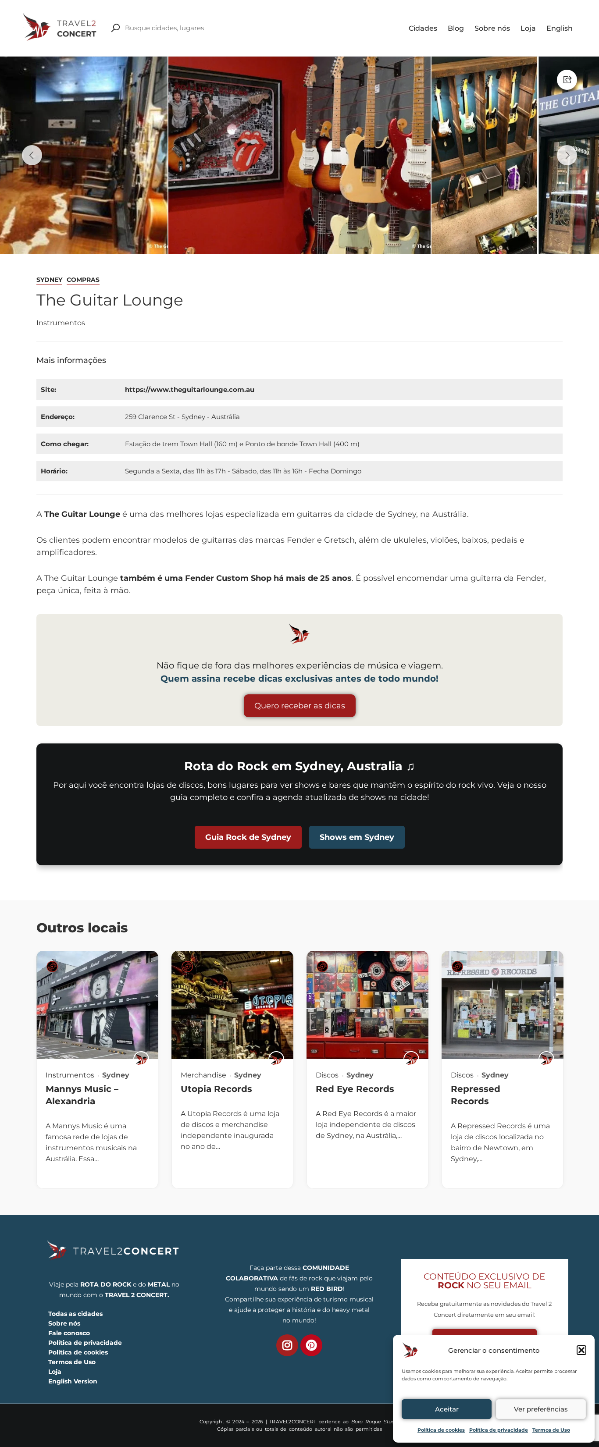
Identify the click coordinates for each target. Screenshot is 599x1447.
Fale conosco (69, 1333)
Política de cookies (441, 1430)
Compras (83, 280)
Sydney (49, 280)
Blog (456, 28)
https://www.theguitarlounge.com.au (189, 389)
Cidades (423, 28)
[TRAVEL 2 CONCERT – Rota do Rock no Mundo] (60, 27)
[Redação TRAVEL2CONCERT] (141, 1059)
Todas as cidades (75, 1314)
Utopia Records (216, 1089)
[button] (581, 1350)
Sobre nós (492, 28)
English (559, 28)
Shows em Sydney (357, 837)
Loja (528, 28)
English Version (72, 1381)
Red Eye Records (355, 1089)
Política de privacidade (498, 1430)
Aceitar (447, 1409)
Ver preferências (541, 1409)
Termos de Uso (551, 1430)
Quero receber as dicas (299, 706)
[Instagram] (287, 1345)
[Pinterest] (311, 1345)
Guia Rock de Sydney (248, 837)
